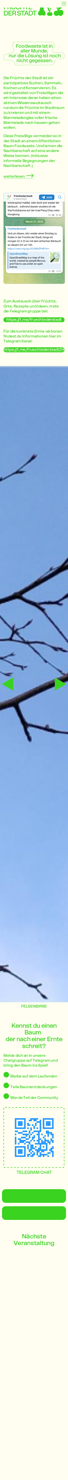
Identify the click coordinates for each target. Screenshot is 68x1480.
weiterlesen (14, 177)
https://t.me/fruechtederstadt (34, 320)
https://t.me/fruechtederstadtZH (34, 350)
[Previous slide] (7, 684)
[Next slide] (60, 684)
